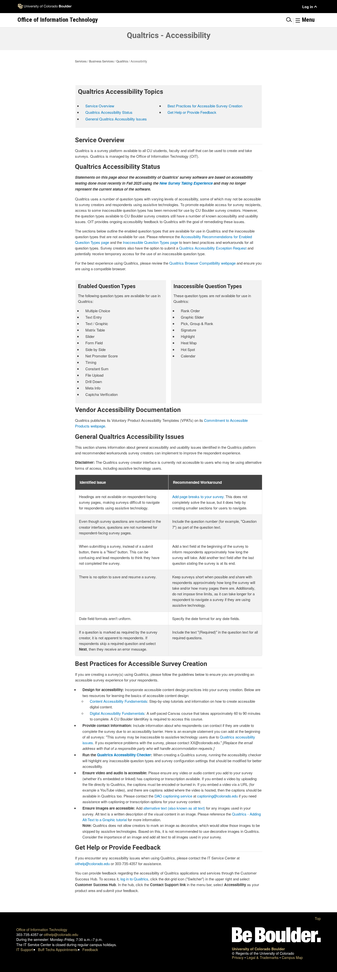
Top (318, 918)
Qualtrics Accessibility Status (108, 112)
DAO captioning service (173, 795)
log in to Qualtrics (134, 878)
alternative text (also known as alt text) (174, 808)
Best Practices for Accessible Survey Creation (205, 105)
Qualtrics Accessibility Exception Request (212, 248)
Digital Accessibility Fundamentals (117, 713)
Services (81, 61)
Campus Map (292, 957)
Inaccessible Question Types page (150, 242)
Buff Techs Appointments (57, 949)
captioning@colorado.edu (217, 795)
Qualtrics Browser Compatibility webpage (202, 263)
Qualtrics (122, 61)
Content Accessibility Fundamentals (118, 701)
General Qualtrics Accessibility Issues (116, 118)
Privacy (238, 957)
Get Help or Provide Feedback (192, 112)
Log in (307, 6)
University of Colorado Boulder (258, 948)
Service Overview (99, 105)
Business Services (101, 61)
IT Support (24, 949)
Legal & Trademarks (263, 957)
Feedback (90, 949)
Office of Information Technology (41, 929)
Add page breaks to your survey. (198, 496)
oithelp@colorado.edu (92, 863)
